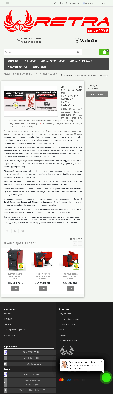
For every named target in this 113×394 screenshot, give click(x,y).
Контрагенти (9, 335)
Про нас (7, 313)
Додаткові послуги (67, 324)
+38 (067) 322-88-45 (31, 41)
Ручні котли (29, 61)
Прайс (61, 329)
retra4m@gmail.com (32, 364)
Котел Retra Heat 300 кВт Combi (42, 276)
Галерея (62, 335)
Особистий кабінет (70, 3)
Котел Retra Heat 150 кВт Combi (70, 276)
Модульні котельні (18, 67)
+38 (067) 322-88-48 (30, 374)
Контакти (7, 324)
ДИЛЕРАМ (8, 319)
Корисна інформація (68, 340)
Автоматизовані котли (53, 61)
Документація (65, 313)
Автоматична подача (81, 61)
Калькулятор (97, 94)
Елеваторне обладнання (14, 329)
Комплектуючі (40, 67)
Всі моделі (13, 61)
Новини (69, 75)
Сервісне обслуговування (70, 319)
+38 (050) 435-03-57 (31, 38)
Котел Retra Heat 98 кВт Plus (15, 276)
